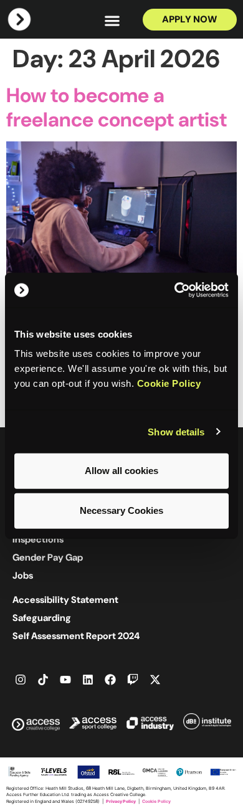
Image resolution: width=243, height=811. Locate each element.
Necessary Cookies (121, 510)
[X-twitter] (155, 679)
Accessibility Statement (65, 600)
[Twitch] (133, 679)
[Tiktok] (43, 679)
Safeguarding (41, 618)
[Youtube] (65, 679)
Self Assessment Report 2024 (76, 636)
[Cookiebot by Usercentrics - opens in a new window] (175, 290)
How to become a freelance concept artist (116, 107)
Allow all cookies (121, 470)
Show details (176, 431)
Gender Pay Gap (47, 557)
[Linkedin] (88, 679)
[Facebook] (110, 679)
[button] (112, 20)
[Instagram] (20, 679)
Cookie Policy (169, 383)
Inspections (38, 539)
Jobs (22, 575)
